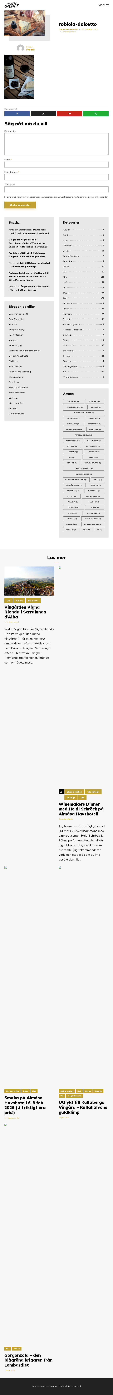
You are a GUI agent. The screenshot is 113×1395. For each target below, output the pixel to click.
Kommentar (10, 131)
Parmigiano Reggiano (76, 480)
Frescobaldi (73, 441)
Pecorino (95, 485)
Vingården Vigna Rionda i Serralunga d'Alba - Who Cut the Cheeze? (27, 243)
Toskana (67, 361)
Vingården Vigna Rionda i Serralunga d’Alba (25, 612)
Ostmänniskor (84, 474)
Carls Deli (94, 418)
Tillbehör (72, 524)
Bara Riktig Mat (16, 319)
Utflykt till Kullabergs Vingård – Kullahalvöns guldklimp (83, 1107)
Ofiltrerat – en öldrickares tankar (24, 350)
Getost (72, 446)
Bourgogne (73, 418)
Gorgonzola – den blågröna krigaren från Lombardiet (28, 1360)
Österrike (67, 303)
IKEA (72, 457)
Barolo (96, 407)
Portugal (94, 491)
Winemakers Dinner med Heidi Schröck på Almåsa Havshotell (81, 809)
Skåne (66, 340)
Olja (65, 293)
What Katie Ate (16, 413)
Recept (66, 319)
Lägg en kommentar (68, 29)
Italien (66, 266)
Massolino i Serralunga (35, 246)
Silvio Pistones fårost (21, 280)
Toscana (71, 530)
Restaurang (93, 496)
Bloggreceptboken (84, 413)
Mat (65, 277)
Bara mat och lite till (18, 314)
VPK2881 (13, 408)
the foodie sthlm (17, 392)
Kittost (72, 463)
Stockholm (68, 350)
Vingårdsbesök (70, 377)
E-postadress (11, 172)
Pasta (97, 480)
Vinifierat (13, 398)
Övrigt (66, 308)
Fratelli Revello (84, 435)
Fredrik (13, 253)
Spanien (72, 513)
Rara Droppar (15, 366)
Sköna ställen (69, 345)
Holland (73, 452)
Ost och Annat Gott (18, 356)
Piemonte (67, 314)
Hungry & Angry (16, 329)
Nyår (65, 282)
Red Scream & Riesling (20, 371)
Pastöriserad (74, 485)
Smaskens (14, 382)
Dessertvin (94, 424)
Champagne (73, 424)
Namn (8, 159)
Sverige (66, 356)
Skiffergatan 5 (16, 377)
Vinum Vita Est (16, 403)
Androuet (73, 402)
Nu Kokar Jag (15, 345)
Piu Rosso (13, 361)
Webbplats (9, 184)
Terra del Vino (93, 519)
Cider (65, 240)
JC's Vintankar (16, 335)
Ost (65, 298)
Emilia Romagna (74, 429)
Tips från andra (93, 524)
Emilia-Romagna (71, 256)
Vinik (86, 530)
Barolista (13, 324)
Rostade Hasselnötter (73, 329)
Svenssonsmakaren (18, 387)
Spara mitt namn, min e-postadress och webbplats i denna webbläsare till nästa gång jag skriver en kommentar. (57, 197)
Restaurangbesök (71, 324)
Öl (64, 287)
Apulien (66, 229)
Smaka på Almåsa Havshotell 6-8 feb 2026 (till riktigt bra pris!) (25, 1105)
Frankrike (67, 261)
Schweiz (67, 335)
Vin (64, 371)
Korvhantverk (92, 463)
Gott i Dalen (93, 446)
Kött (65, 272)
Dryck (65, 251)
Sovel (95, 508)
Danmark (67, 245)
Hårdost (94, 452)
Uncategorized (70, 366)
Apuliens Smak (75, 407)
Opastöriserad (84, 468)
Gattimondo (94, 441)
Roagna (73, 502)
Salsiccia (93, 502)
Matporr (13, 340)
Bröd (65, 235)
